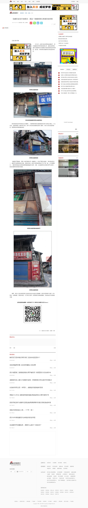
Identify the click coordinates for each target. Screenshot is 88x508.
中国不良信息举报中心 (70, 478)
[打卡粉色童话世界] (73, 136)
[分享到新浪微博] (31, 23)
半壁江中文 (55, 478)
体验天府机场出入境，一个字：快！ (22, 410)
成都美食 (72, 466)
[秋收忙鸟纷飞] (73, 145)
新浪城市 (42, 490)
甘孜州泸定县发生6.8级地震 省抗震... (69, 72)
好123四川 (66, 476)
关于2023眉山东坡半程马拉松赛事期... (69, 90)
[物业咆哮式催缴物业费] (67, 160)
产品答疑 (71, 501)
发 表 (55, 347)
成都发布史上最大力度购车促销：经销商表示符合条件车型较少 (31, 380)
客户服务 (50, 501)
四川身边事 (55, 466)
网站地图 (28, 501)
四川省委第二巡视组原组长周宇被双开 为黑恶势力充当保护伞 (30, 372)
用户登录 (73, 1)
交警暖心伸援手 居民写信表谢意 (65, 36)
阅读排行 (62, 69)
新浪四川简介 (22, 501)
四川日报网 (60, 476)
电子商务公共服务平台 (71, 480)
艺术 (26, 1)
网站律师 (60, 501)
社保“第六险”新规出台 (63, 41)
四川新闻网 (59, 472)
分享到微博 (6, 27)
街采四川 (49, 462)
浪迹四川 (49, 468)
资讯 (14, 1)
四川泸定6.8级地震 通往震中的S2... (68, 86)
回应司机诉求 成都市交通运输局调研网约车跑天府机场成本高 (30, 402)
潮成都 (54, 468)
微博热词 (75, 69)
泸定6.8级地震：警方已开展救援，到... (69, 93)
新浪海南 (47, 494)
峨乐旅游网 (49, 476)
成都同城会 (59, 468)
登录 (10, 347)
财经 (18, 1)
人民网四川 (65, 474)
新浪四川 (14, 13)
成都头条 (61, 466)
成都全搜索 (73, 472)
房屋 (54, 330)
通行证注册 (66, 501)
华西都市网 (58, 474)
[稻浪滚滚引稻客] (63, 145)
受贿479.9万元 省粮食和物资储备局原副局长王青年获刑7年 (29, 395)
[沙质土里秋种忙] (63, 136)
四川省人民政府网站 (51, 472)
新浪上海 (52, 490)
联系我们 (44, 501)
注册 (77, 1)
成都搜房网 (72, 476)
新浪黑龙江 (72, 492)
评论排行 (68, 69)
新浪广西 (57, 494)
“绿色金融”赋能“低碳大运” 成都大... (68, 88)
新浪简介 (16, 501)
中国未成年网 (67, 472)
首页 (11, 471)
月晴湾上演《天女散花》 (63, 43)
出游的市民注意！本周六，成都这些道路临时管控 (26, 387)
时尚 (22, 1)
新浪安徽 (61, 492)
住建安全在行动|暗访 (45, 330)
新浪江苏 (66, 492)
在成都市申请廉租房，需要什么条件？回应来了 (25, 425)
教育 (33, 1)
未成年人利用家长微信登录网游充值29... (69, 75)
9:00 (27, 471)
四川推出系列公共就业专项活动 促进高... (69, 77)
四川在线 (20, 22)
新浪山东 (52, 494)
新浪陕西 (57, 492)
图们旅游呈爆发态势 (62, 38)
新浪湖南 (47, 492)
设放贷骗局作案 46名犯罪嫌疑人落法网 (23, 365)
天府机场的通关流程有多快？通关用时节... (70, 79)
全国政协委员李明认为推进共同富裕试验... (70, 81)
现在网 (53, 474)
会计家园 (49, 478)
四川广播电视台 (61, 480)
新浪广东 (61, 490)
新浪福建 (71, 490)
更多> (77, 133)
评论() (51, 360)
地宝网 (54, 476)
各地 (29, 13)
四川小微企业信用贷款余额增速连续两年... (70, 84)
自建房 (51, 330)
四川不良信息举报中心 (52, 480)
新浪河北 (52, 492)
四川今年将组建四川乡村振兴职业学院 (22, 417)
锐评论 (65, 462)
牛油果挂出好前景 (62, 45)
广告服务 (33, 501)
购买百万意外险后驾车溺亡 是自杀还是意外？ (25, 357)
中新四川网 (61, 478)
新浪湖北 (42, 492)
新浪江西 (42, 494)
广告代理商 (39, 501)
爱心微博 (66, 466)
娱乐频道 (65, 468)
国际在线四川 (72, 474)
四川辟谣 (60, 462)
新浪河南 (47, 490)
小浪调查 (54, 462)
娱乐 (29, 1)
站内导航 (38, 1)
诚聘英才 (55, 501)
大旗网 (48, 474)
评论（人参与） (25, 22)
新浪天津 (57, 490)
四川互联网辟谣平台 (51, 482)
